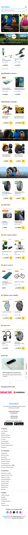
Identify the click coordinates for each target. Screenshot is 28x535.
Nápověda (3, 489)
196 (7, 254)
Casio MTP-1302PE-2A (7, 312)
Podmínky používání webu (18, 518)
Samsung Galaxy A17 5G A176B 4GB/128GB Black (20, 89)
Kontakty (3, 433)
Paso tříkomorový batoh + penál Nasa (19, 155)
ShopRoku (3, 497)
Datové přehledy (4, 483)
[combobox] (14, 10)
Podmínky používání (5, 435)
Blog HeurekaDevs (5, 443)
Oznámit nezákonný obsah (7, 445)
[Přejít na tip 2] (12, 383)
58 (7, 91)
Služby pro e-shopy (5, 477)
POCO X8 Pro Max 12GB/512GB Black (18, 222)
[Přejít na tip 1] (9, 383)
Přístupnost (3, 447)
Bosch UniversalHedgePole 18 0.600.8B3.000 (7, 59)
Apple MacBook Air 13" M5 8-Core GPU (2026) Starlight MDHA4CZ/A (19, 117)
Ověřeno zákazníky (5, 495)
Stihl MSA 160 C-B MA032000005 (6, 117)
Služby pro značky (5, 481)
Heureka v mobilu (5, 455)
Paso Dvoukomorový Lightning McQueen (6, 155)
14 (19, 224)
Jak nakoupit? (4, 453)
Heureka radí (4, 457)
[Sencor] (6, 392)
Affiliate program (4, 485)
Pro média (3, 439)
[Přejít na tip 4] (18, 383)
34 (19, 315)
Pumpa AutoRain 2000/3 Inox (20, 252)
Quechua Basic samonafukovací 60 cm (7, 282)
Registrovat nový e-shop (6, 475)
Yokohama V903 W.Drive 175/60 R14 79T (19, 193)
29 (19, 62)
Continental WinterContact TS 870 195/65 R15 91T (19, 343)
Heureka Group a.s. (17, 516)
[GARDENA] (19, 392)
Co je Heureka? (4, 431)
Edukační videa (4, 487)
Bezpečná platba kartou (6, 465)
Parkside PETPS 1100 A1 (6, 252)
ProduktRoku (4, 499)
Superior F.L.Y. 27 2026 (19, 281)
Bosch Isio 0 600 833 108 (19, 59)
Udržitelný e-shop (5, 505)
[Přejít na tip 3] (15, 383)
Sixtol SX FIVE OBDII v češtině (6, 343)
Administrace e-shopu (6, 473)
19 (7, 62)
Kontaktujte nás (14, 413)
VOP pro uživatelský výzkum (7, 467)
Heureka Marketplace (6, 479)
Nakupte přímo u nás (5, 459)
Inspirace (3, 503)
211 (19, 91)
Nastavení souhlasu (5, 461)
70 (19, 345)
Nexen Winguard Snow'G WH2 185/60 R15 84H (7, 193)
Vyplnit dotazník (14, 418)
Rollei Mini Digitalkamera (5, 222)
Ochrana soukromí (5, 463)
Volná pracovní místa (5, 437)
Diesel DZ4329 (17, 312)
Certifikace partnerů (5, 501)
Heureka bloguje (4, 441)
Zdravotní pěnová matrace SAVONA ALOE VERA (7, 89)
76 (7, 345)
